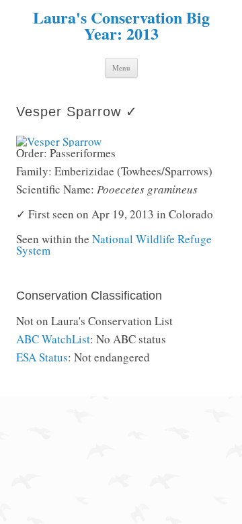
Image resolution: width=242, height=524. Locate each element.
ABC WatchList (53, 339)
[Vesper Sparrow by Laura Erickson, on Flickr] (59, 141)
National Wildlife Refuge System (114, 244)
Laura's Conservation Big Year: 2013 (121, 25)
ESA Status (42, 357)
